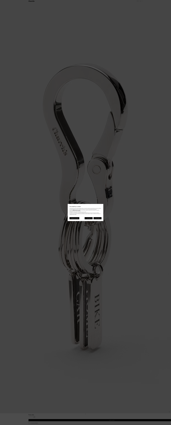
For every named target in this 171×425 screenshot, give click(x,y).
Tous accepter (97, 218)
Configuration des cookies (74, 218)
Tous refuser (88, 218)
